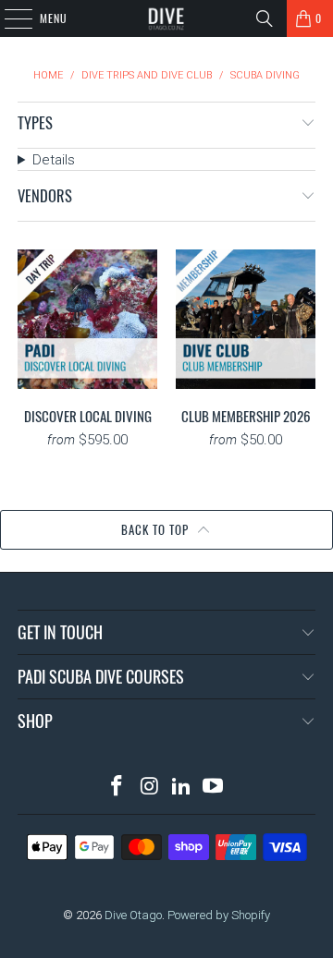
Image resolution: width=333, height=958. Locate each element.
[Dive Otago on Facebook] (117, 787)
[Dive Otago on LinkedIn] (182, 787)
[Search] (264, 18)
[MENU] (8, 18)
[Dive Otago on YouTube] (214, 787)
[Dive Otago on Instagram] (150, 787)
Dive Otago (133, 915)
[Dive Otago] (166, 18)
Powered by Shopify (218, 915)
